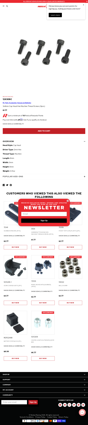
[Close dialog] (68, 201)
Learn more (55, 15)
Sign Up (44, 221)
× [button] (83, 4)
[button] (82, 412)
